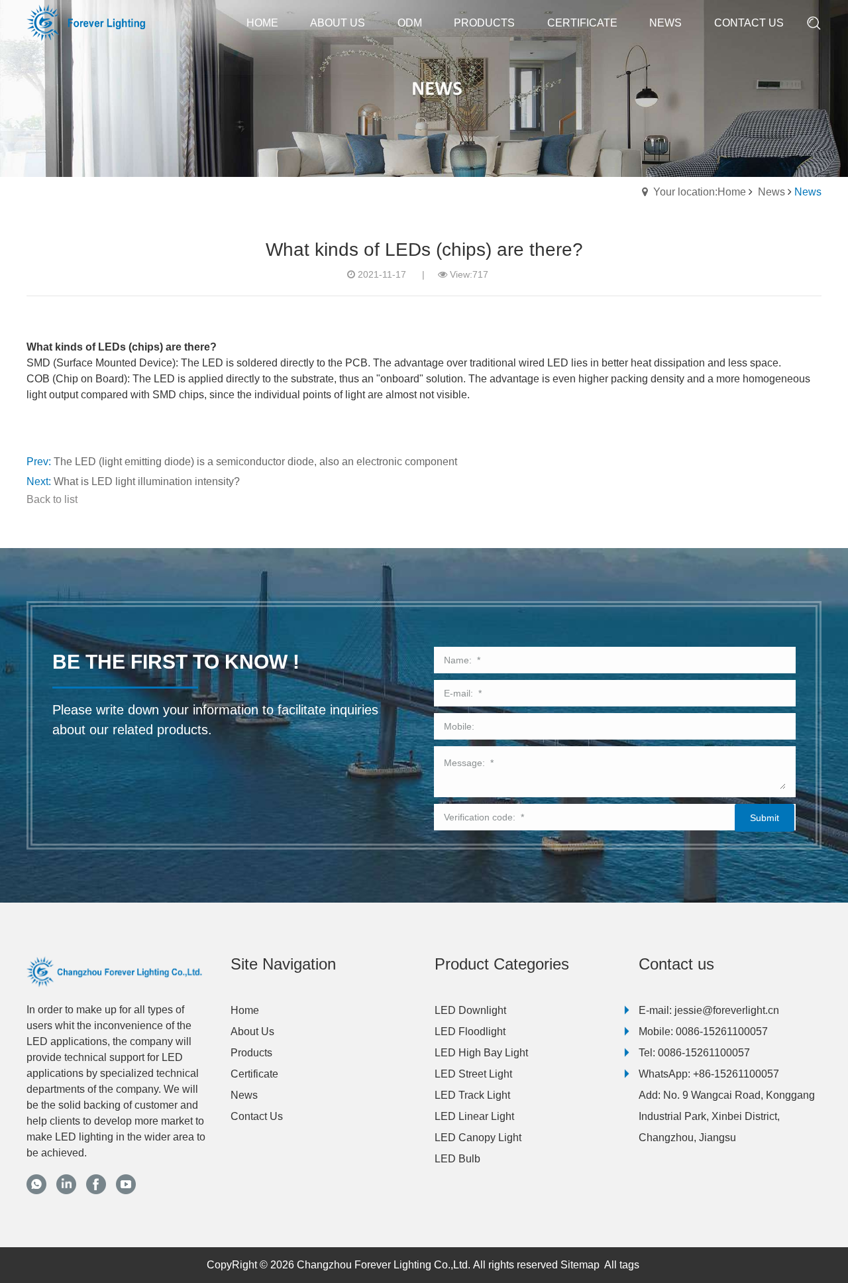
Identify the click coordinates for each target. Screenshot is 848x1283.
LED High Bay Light (481, 1052)
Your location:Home (699, 191)
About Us (252, 1031)
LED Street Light (473, 1074)
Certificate (254, 1074)
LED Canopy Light (478, 1137)
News (771, 191)
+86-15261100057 (736, 1074)
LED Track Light (472, 1095)
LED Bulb (457, 1158)
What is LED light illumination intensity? (147, 481)
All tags (621, 1264)
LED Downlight (470, 1010)
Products (251, 1052)
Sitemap (580, 1264)
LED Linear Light (474, 1116)
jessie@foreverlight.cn (726, 1010)
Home (245, 1010)
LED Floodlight (470, 1031)
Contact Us (257, 1116)
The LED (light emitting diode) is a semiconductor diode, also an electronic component (255, 461)
